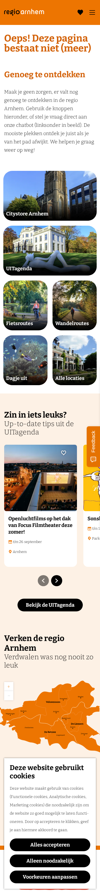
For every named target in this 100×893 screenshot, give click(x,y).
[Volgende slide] (56, 580)
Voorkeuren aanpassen (50, 877)
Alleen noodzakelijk (50, 861)
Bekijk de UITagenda (50, 605)
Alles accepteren (50, 845)
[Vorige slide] (43, 580)
